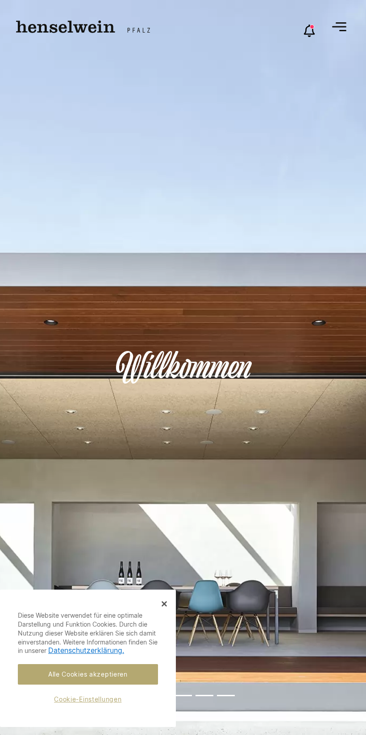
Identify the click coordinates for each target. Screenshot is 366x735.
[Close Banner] (164, 604)
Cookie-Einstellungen (87, 699)
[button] (339, 26)
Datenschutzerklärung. (86, 650)
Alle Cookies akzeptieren (88, 674)
